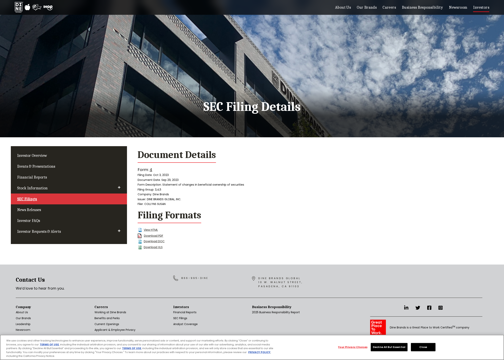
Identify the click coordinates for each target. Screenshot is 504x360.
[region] (252, 347)
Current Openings (106, 324)
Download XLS (153, 247)
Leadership (23, 324)
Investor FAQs (28, 220)
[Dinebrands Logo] (34, 7)
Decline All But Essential (389, 347)
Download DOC (154, 241)
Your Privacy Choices (352, 347)
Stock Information (32, 188)
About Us (343, 7)
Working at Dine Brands (110, 312)
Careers (389, 7)
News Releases (29, 210)
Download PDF (153, 236)
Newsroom (458, 7)
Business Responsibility (422, 7)
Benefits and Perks (107, 318)
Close (423, 347)
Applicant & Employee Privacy (114, 330)
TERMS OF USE (49, 344)
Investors (481, 7)
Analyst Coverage (185, 324)
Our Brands (367, 7)
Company (23, 307)
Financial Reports (32, 177)
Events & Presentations (36, 166)
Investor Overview (32, 155)
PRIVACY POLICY (259, 352)
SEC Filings (27, 199)
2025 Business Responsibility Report (276, 312)
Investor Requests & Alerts (39, 231)
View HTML (151, 230)
